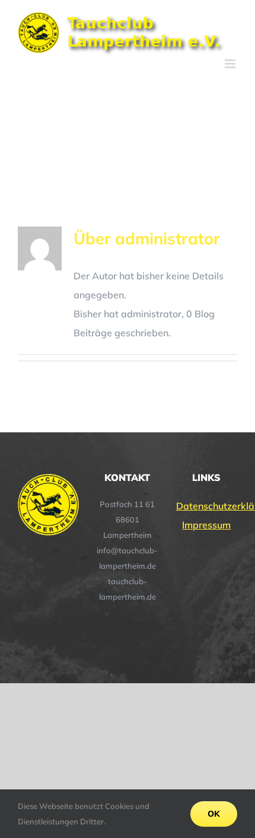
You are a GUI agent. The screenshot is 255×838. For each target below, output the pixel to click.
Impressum (206, 525)
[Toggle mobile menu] (231, 64)
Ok (214, 813)
